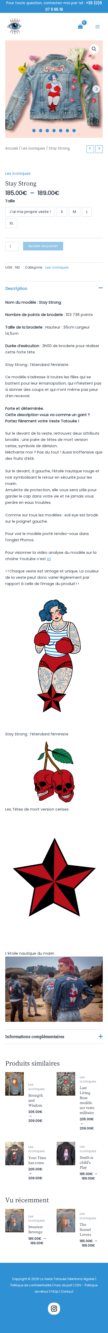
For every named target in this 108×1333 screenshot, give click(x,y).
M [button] (74, 211)
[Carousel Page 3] (47, 130)
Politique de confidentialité (30, 1285)
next (96, 89)
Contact (67, 1292)
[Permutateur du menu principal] (97, 26)
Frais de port (62, 1285)
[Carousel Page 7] (74, 130)
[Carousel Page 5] (60, 130)
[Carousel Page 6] (67, 130)
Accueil (11, 148)
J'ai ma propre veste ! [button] (30, 211)
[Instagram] (54, 1309)
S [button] (62, 211)
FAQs (55, 1292)
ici (49, 558)
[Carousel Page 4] (54, 130)
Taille (10, 201)
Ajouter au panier (43, 246)
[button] (94, 49)
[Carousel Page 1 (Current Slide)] (34, 130)
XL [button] (11, 223)
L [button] (87, 211)
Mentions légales (81, 1279)
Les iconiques (33, 148)
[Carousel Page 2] (40, 130)
